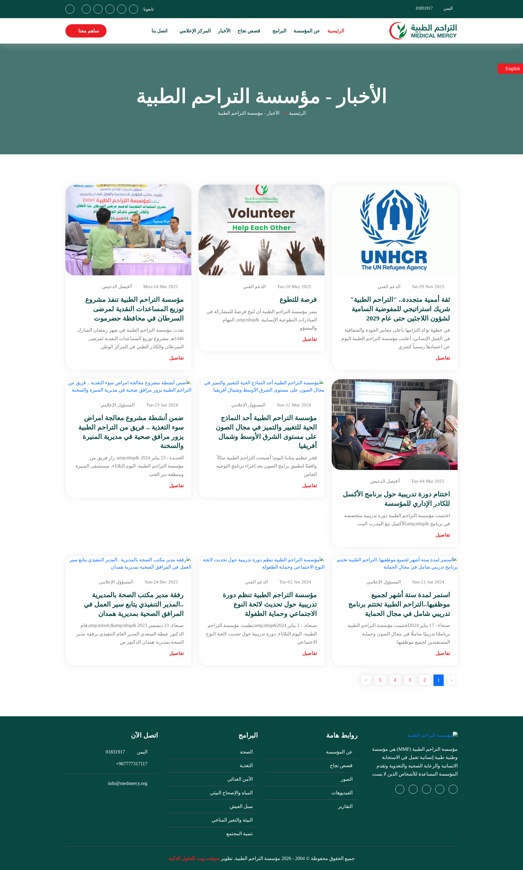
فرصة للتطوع (298, 299)
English (512, 68)
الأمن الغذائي (240, 779)
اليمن (448, 8)
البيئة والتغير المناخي (233, 819)
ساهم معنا (88, 30)
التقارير (346, 806)
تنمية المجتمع (240, 833)
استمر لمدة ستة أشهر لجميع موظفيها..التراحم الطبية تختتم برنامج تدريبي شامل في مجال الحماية (399, 604)
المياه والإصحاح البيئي (232, 792)
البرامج (278, 30)
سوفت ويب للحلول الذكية (194, 858)
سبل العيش (242, 806)
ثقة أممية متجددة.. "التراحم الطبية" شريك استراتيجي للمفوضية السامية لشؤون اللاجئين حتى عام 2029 (400, 309)
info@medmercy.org (127, 783)
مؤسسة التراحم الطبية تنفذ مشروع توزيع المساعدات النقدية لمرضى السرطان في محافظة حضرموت (134, 309)
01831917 (424, 8)
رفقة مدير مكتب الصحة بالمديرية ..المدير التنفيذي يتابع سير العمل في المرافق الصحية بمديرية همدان (134, 604)
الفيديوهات (342, 792)
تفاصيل (443, 357)
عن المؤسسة (307, 30)
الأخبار (224, 30)
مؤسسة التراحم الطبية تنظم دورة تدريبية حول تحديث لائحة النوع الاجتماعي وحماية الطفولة (270, 604)
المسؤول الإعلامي (248, 404)
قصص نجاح (249, 30)
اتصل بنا (159, 30)
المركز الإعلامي (194, 30)
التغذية (247, 765)
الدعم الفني (389, 286)
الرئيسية (335, 30)
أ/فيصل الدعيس (117, 286)
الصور (347, 779)
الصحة (247, 751)
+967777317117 (131, 763)
